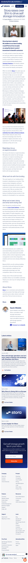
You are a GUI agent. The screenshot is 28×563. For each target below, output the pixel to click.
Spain (17, 545)
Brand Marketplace (20, 496)
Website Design (5, 498)
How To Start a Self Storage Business (20, 531)
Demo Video (18, 487)
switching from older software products (13, 132)
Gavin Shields (8, 19)
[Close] (26, 554)
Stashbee (8, 370)
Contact (4, 478)
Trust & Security (5, 481)
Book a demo (20, 6)
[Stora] (5, 558)
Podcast (18, 525)
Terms (15, 558)
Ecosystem (18, 534)
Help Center (4, 517)
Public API (4, 509)
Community (18, 498)
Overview (4, 496)
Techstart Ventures (8, 63)
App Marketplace (20, 483)
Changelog (18, 478)
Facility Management (6, 503)
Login (17, 485)
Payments (4, 502)
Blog (17, 517)
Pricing (17, 481)
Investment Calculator (7, 545)
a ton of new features (13, 207)
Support (3, 507)
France (17, 541)
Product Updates (14, 21)
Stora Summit (19, 528)
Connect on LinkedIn (18, 325)
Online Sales (5, 500)
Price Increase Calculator (5, 547)
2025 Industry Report (21, 502)
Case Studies (19, 479)
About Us (4, 476)
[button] (25, 560)
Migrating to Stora (6, 518)
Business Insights (6, 505)
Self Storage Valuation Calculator (7, 542)
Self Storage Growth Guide (20, 522)
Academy (18, 527)
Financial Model (5, 550)
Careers (3, 479)
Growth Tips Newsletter (18, 519)
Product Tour (19, 488)
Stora (13, 71)
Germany (18, 543)
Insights (17, 500)
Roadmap (18, 476)
